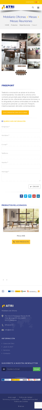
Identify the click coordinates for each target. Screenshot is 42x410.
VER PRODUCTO (26, 254)
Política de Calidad (25, 397)
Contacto (6, 353)
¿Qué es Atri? (8, 347)
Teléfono (5, 153)
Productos (14, 25)
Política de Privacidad (30, 399)
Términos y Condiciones (11, 399)
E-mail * (4, 145)
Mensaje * (5, 172)
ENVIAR (35, 187)
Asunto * (5, 162)
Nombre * (5, 135)
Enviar (36, 369)
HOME (7, 25)
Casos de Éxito (8, 343)
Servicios (6, 350)
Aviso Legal (12, 397)
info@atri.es (9, 330)
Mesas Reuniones (24, 25)
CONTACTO (30, 2)
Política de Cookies (21, 401)
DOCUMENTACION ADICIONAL (15, 113)
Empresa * (5, 127)
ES (38, 2)
